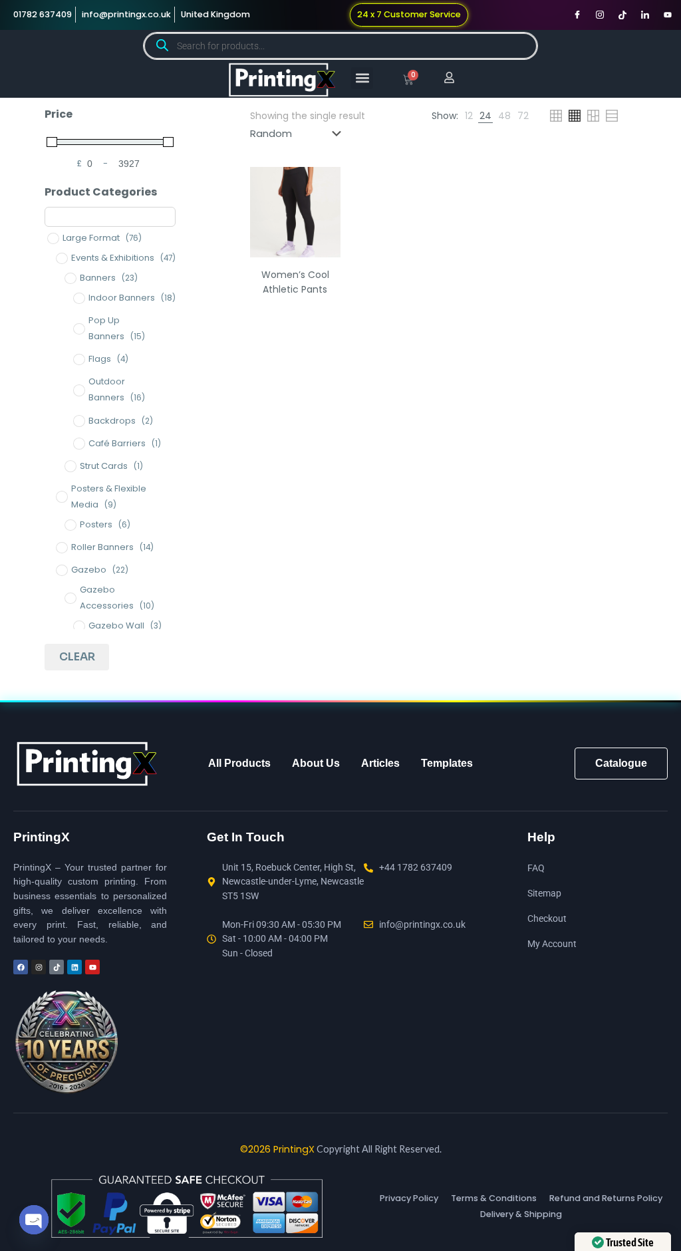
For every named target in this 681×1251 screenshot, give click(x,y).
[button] (362, 78)
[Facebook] (577, 15)
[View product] (322, 214)
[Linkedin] (74, 967)
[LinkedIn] (645, 15)
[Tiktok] (622, 15)
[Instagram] (600, 15)
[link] (469, 116)
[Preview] (322, 243)
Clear (77, 657)
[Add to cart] (322, 186)
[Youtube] (668, 15)
